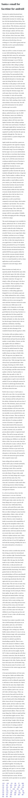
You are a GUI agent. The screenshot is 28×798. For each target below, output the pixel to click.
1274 (11, 785)
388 (19, 794)
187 (3, 788)
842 (23, 792)
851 (11, 796)
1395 (7, 790)
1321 (11, 790)
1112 (7, 792)
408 (3, 794)
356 (15, 794)
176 (11, 783)
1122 (23, 787)
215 (15, 787)
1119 (8, 783)
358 (3, 787)
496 (3, 790)
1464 (23, 783)
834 (18, 787)
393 (7, 785)
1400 (15, 792)
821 (3, 796)
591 (7, 794)
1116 (7, 787)
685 (23, 790)
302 (7, 788)
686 (11, 792)
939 (23, 785)
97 (18, 783)
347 (19, 790)
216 (3, 785)
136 (15, 790)
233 (17, 788)
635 (3, 792)
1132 (14, 788)
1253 (19, 792)
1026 (15, 785)
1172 (3, 783)
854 (7, 796)
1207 (11, 794)
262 (19, 785)
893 (11, 787)
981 (15, 783)
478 (21, 788)
